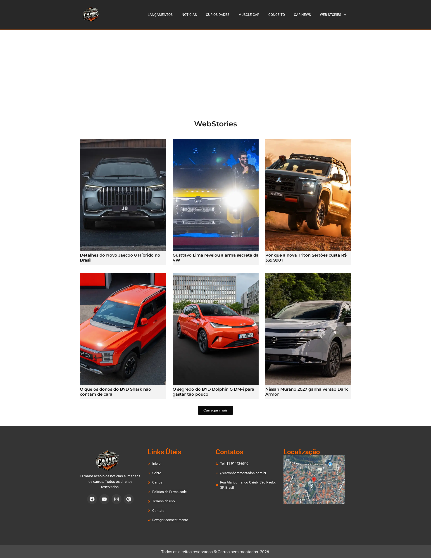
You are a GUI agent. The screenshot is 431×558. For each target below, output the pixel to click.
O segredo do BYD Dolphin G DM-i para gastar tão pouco (213, 392)
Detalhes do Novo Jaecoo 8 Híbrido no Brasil (120, 258)
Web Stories (330, 15)
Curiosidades (217, 15)
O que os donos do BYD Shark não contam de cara (115, 392)
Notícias (189, 15)
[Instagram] (116, 499)
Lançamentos (160, 15)
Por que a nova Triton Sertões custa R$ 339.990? (306, 258)
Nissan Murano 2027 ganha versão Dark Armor (306, 392)
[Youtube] (104, 499)
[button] (215, 410)
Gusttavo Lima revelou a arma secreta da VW (216, 258)
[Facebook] (92, 499)
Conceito (276, 15)
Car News (302, 15)
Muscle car (248, 15)
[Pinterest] (129, 499)
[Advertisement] (215, 63)
